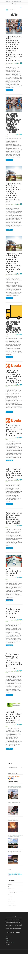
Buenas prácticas (11, 888)
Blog (6, 936)
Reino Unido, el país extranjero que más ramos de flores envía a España (14, 473)
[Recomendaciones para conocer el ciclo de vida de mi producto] (13, 859)
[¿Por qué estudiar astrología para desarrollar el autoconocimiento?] (13, 810)
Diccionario (8, 1)
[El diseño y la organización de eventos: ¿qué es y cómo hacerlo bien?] (13, 843)
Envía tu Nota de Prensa (14, 776)
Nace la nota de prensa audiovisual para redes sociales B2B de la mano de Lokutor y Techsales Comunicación (15, 787)
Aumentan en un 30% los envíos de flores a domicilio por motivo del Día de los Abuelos (14, 517)
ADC (9, 886)
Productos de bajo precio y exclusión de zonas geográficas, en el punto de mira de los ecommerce (14, 661)
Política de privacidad (10, 942)
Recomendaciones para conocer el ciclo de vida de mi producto (14, 852)
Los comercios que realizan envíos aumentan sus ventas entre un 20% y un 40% (13, 326)
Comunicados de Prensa (12, 892)
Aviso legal (8, 944)
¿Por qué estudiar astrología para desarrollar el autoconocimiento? (14, 803)
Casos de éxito (10, 890)
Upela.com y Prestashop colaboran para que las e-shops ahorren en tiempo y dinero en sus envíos (13, 376)
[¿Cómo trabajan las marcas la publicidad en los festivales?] (13, 827)
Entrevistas (10, 896)
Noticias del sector (11, 901)
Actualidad (10, 884)
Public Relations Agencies (16, 1)
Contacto (7, 938)
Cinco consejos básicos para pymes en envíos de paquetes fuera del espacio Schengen (14, 430)
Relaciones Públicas (11, 905)
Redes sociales (11, 903)
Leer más (8, 90)
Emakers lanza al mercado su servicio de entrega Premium (13, 613)
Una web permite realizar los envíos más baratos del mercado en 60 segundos (13, 716)
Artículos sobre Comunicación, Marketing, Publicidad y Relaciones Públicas (15, 874)
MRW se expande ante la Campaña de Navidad (13, 572)
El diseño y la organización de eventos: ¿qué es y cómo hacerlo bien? (15, 836)
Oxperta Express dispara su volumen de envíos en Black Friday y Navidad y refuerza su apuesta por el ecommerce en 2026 (14, 192)
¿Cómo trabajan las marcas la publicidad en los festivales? (13, 819)
